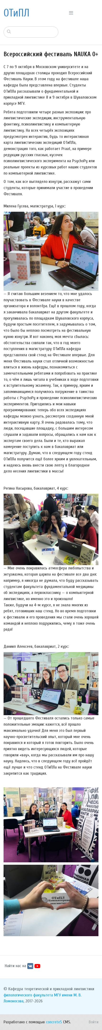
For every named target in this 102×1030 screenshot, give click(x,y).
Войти (93, 1022)
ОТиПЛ (16, 13)
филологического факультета (28, 995)
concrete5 (54, 1022)
